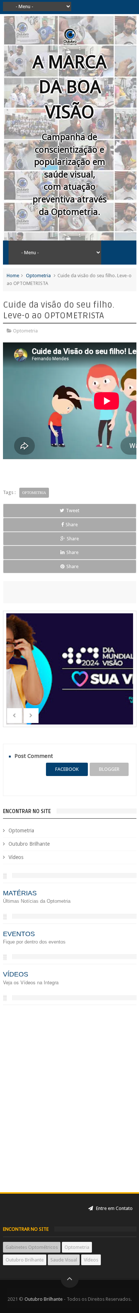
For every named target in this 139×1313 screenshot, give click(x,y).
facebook (67, 769)
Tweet (72, 510)
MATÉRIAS (20, 893)
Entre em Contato (114, 1208)
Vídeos (16, 857)
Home (13, 275)
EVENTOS (19, 934)
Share (72, 524)
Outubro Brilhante (29, 844)
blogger (109, 769)
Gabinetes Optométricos (32, 1247)
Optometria (38, 275)
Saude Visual (63, 1260)
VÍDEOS (15, 974)
